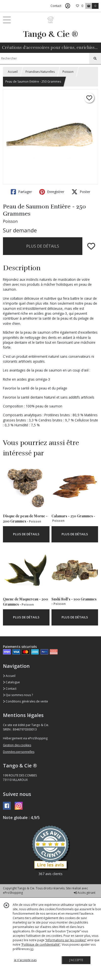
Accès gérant (86, 893)
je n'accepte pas (25, 960)
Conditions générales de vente (26, 701)
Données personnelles (18, 752)
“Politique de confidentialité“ (40, 944)
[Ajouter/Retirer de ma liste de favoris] (91, 246)
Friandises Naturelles (40, 72)
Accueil (13, 72)
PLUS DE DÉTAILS (42, 246)
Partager (24, 191)
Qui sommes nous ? (19, 695)
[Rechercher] (95, 58)
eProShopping (13, 893)
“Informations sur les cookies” (65, 940)
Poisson (68, 72)
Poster (84, 191)
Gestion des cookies (17, 745)
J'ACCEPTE (76, 960)
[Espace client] (68, 6)
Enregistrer (55, 191)
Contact (55, 6)
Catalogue (12, 682)
